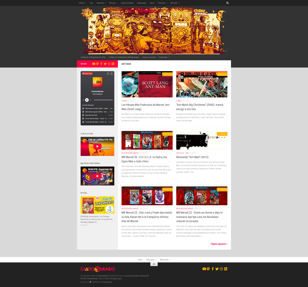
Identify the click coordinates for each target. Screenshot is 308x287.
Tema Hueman (107, 282)
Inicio (140, 260)
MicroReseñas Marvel (130, 153)
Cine (91, 3)
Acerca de (164, 260)
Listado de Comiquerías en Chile (92, 57)
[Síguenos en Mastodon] (97, 63)
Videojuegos (141, 3)
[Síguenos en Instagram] (109, 63)
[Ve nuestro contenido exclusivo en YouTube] (93, 63)
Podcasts (161, 3)
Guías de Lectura (149, 57)
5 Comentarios (167, 189)
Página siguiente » (219, 244)
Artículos (173, 3)
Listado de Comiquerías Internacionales (124, 57)
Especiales (163, 57)
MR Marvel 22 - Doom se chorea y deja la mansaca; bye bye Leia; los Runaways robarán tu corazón (199, 217)
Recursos (150, 260)
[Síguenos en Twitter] (105, 63)
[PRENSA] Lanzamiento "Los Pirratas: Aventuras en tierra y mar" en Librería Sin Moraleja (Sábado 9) (96, 219)
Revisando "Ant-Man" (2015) (192, 157)
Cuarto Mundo (103, 276)
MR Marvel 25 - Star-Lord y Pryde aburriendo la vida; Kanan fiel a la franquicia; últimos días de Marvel (147, 217)
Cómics (81, 3)
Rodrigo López (116, 278)
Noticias (112, 3)
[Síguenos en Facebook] (101, 63)
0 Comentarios (167, 74)
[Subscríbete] (112, 63)
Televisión (100, 3)
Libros (152, 3)
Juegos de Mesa (127, 3)
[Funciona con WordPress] (90, 282)
